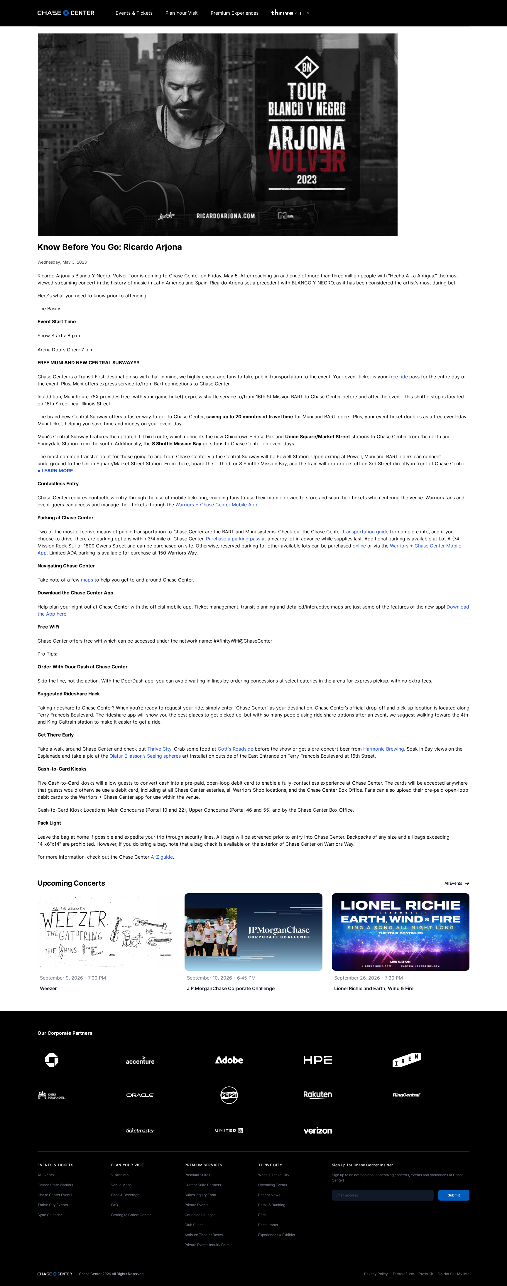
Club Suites (194, 1225)
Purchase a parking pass (233, 539)
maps (87, 580)
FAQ (114, 1205)
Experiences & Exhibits (276, 1235)
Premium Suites (197, 1175)
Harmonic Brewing (383, 749)
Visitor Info (120, 1175)
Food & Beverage (125, 1195)
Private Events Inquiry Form (207, 1245)
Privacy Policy (376, 1274)
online (359, 546)
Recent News (269, 1195)
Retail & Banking (271, 1205)
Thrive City (159, 749)
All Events (453, 883)
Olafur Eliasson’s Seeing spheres (145, 756)
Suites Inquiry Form (200, 1195)
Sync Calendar (50, 1215)
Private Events (196, 1205)
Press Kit (426, 1274)
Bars (262, 1215)
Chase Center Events (55, 1195)
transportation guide (365, 532)
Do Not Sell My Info (453, 1274)
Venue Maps (121, 1185)
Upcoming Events (272, 1185)
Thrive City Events (53, 1205)
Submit (454, 1195)
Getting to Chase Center (131, 1215)
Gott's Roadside (235, 749)
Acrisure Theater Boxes (204, 1235)
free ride (398, 377)
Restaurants (268, 1225)
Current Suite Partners (203, 1185)
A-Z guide (162, 857)
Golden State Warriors (55, 1185)
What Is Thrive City (273, 1175)
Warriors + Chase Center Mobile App (216, 505)
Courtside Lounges (200, 1215)
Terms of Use (403, 1274)
